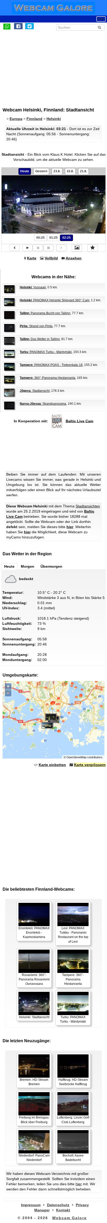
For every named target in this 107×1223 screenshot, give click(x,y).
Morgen (27, 566)
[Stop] (48, 248)
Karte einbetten (52, 765)
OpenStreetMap (76, 757)
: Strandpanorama (43, 404)
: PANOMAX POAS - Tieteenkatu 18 (51, 365)
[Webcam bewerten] (92, 248)
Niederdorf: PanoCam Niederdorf (34, 1158)
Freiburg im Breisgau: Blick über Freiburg (34, 1120)
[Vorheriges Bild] (14, 248)
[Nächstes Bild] (61, 248)
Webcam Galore (69, 1218)
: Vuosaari (33, 287)
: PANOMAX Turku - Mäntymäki (46, 352)
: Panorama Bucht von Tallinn (45, 313)
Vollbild (51, 258)
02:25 (66, 237)
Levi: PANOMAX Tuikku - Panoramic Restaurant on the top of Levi (73, 934)
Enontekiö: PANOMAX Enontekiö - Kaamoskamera (34, 932)
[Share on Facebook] (18, 26)
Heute (24, 171)
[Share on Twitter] (29, 26)
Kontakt (63, 1210)
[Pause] (38, 248)
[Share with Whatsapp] (7, 26)
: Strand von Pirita (36, 326)
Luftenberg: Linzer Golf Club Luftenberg (73, 1120)
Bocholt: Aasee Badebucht (73, 1158)
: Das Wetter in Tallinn (40, 339)
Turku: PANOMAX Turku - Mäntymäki (73, 1019)
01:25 (53, 237)
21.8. (83, 171)
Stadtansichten (88, 506)
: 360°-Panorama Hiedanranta (47, 378)
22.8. (70, 171)
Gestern (41, 171)
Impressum (31, 1205)
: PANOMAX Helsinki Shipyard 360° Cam (54, 300)
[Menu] (101, 19)
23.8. (57, 171)
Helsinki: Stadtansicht (34, 1017)
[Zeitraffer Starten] (27, 248)
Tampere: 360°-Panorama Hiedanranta (73, 979)
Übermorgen (51, 566)
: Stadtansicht (35, 391)
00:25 (40, 237)
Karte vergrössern (90, 765)
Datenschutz (58, 1205)
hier (69, 527)
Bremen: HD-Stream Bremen (34, 1082)
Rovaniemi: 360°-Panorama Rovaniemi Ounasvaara (34, 979)
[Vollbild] (77, 248)
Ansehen (74, 258)
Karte (31, 258)
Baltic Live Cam (79, 421)
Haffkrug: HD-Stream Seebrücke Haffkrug (73, 1082)
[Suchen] (99, 27)
